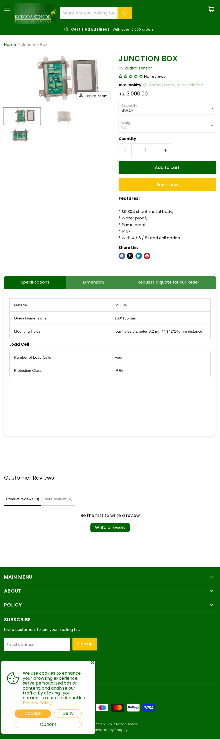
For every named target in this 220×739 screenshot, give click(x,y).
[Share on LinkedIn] (138, 256)
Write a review (110, 527)
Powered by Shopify (110, 729)
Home (10, 44)
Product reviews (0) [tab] (22, 499)
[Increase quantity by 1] (165, 150)
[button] (131, 76)
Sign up (85, 644)
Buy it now (167, 185)
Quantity (127, 139)
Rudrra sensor (138, 68)
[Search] (125, 13)
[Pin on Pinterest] (147, 256)
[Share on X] (130, 256)
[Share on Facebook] (122, 256)
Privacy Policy (37, 703)
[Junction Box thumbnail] (22, 116)
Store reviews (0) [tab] (57, 499)
